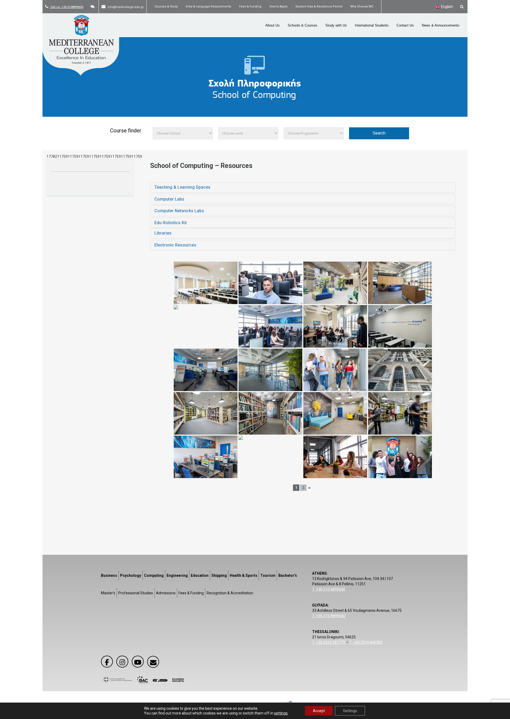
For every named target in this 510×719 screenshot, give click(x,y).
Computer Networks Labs (179, 210)
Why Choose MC (361, 6)
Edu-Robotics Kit (170, 222)
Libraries (163, 233)
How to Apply (278, 6)
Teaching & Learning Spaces (182, 187)
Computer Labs (169, 199)
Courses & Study (166, 6)
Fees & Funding (250, 6)
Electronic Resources (175, 245)
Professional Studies (135, 593)
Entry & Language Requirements (208, 6)
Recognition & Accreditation (230, 593)
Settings (350, 711)
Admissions (166, 593)
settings (281, 713)
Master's (108, 593)
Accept (319, 711)
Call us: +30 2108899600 (66, 7)
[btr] (400, 457)
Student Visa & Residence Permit (318, 6)
